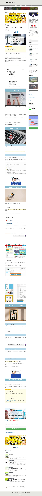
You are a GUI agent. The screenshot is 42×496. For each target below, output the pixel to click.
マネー (6, 449)
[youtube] (34, 26)
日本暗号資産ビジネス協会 (31, 97)
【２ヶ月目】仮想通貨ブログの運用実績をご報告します (15, 468)
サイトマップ (26, 492)
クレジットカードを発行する (12, 82)
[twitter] (14, 32)
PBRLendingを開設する (15, 428)
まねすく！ (13, 492)
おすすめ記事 (21, 5)
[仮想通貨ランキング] (32, 108)
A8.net (9, 203)
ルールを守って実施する (11, 73)
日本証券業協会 (30, 94)
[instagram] (32, 26)
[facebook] (15, 32)
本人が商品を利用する (11, 74)
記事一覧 (16, 5)
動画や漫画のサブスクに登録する (12, 84)
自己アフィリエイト (10, 450)
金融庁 (29, 91)
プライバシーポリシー (22, 492)
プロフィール (26, 5)
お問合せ (31, 5)
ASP (6, 450)
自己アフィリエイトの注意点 (12, 72)
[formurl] (35, 26)
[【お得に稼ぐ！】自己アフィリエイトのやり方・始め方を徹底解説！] (17, 32)
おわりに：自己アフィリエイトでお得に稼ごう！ (14, 86)
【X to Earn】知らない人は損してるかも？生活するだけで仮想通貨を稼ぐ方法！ (35, 55)
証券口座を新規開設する (11, 83)
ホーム (10, 5)
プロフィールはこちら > (33, 27)
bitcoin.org (30, 100)
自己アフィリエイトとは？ (12, 71)
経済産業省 (30, 92)
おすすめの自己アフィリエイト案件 (13, 81)
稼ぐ (7, 450)
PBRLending (6, 420)
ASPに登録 (10, 77)
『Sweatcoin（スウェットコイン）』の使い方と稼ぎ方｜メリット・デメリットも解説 (35, 66)
